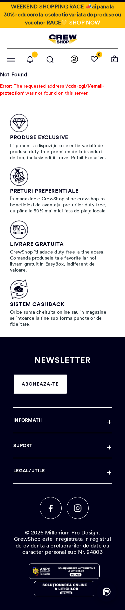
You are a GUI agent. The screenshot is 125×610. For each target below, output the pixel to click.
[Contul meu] (74, 60)
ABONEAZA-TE (40, 384)
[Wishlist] (94, 60)
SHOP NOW (84, 22)
